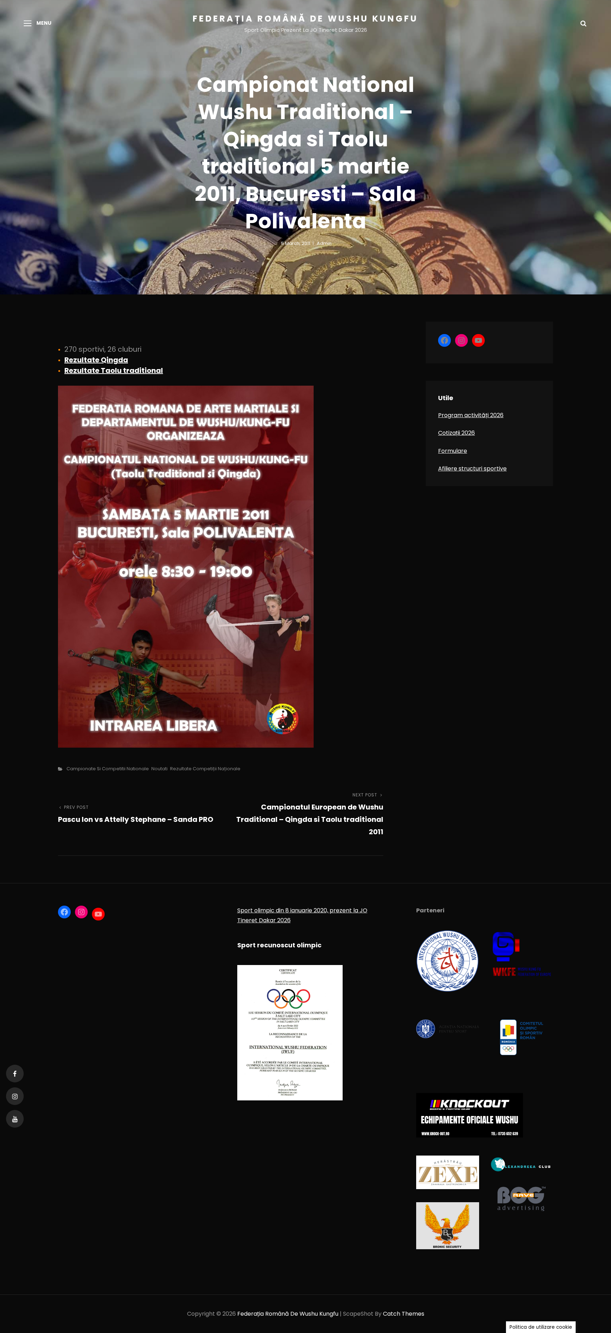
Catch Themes (403, 1314)
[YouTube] (15, 1119)
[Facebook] (15, 1073)
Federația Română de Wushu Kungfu (305, 18)
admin (324, 243)
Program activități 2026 (471, 415)
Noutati (159, 768)
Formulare (452, 451)
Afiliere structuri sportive (472, 468)
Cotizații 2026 (456, 433)
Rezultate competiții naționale (205, 768)
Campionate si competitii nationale (107, 768)
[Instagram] (15, 1096)
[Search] (583, 23)
